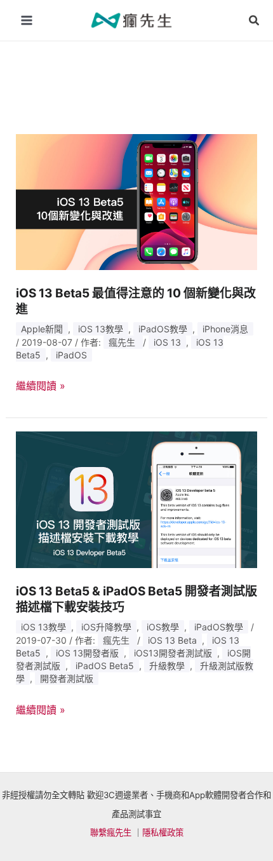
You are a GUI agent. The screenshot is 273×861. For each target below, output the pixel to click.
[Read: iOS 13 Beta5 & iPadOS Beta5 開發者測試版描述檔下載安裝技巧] (137, 498)
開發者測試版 (66, 678)
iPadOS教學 (162, 328)
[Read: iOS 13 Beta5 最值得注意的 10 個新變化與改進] (137, 200)
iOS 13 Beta (172, 640)
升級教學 (167, 665)
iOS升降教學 (106, 626)
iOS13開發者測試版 (173, 652)
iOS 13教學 (100, 328)
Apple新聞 (42, 328)
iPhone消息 (225, 328)
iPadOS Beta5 (105, 665)
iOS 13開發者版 (87, 652)
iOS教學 (163, 626)
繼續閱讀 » (40, 386)
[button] (254, 21)
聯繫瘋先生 (110, 832)
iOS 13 (167, 342)
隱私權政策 (162, 832)
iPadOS (71, 354)
